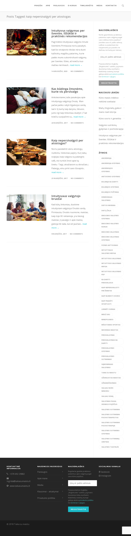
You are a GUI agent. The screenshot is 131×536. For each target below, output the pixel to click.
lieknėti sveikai (108, 309)
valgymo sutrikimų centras (110, 440)
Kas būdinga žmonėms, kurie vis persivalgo (67, 90)
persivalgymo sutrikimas (107, 358)
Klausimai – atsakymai (47, 491)
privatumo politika (117, 74)
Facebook (105, 471)
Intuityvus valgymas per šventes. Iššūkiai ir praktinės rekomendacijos (69, 33)
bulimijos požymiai (110, 192)
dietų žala (106, 210)
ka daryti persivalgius (107, 281)
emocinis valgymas (110, 232)
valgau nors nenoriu (107, 389)
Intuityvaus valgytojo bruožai (65, 197)
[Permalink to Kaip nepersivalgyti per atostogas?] (26, 152)
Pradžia (38, 5)
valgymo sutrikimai (110, 409)
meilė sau (105, 314)
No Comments (77, 71)
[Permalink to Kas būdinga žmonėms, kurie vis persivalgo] (26, 100)
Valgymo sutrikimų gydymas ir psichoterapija (111, 127)
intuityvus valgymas (111, 258)
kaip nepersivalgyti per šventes (110, 289)
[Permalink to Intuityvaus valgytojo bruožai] (26, 207)
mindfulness (107, 319)
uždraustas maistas (111, 378)
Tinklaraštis (86, 5)
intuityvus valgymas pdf (111, 273)
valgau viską (107, 396)
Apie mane (42, 478)
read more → (76, 65)
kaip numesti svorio (110, 296)
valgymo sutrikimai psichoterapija (110, 424)
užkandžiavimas (108, 383)
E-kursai (72, 5)
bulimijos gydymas (110, 187)
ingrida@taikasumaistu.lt (18, 481)
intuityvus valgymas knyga (111, 265)
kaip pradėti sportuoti (107, 302)
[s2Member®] (13, 534)
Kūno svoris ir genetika (110, 118)
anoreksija (106, 158)
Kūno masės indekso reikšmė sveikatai (109, 99)
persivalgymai (107, 335)
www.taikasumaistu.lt (20, 486)
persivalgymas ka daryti (109, 341)
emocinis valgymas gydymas (110, 238)
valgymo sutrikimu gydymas (110, 432)
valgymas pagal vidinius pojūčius (109, 403)
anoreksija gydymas (110, 163)
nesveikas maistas (109, 330)
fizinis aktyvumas (109, 245)
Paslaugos (59, 5)
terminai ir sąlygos (109, 76)
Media (99, 5)
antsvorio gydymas (110, 176)
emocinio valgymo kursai (110, 225)
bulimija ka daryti (109, 182)
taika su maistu (108, 372)
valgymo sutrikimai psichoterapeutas (110, 416)
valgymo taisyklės (110, 447)
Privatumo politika (46, 498)
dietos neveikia (108, 205)
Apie (48, 5)
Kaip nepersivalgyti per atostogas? (67, 141)
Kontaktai (111, 5)
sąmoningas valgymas (107, 366)
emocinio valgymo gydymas (110, 217)
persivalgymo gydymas (107, 349)
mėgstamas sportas (110, 325)
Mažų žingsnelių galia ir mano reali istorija (110, 110)
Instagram (106, 475)
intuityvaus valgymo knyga (108, 251)
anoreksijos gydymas (107, 170)
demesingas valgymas (106, 198)
